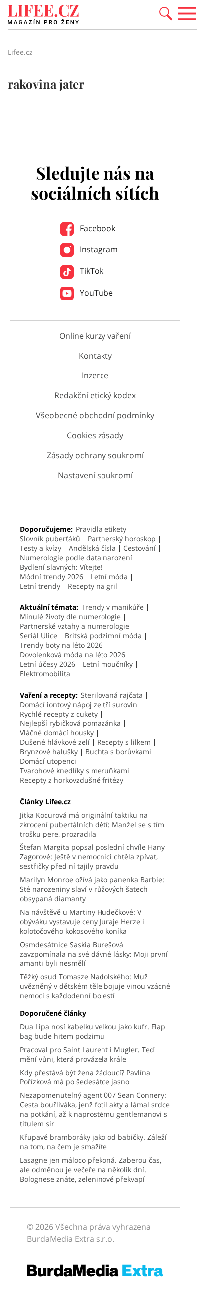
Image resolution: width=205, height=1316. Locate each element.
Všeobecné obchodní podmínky (95, 415)
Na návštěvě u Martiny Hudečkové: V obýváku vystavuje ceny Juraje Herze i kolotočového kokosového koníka (82, 921)
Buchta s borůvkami (118, 751)
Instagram (98, 249)
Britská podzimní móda (103, 635)
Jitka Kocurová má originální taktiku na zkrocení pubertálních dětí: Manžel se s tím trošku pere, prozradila (92, 824)
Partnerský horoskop (122, 538)
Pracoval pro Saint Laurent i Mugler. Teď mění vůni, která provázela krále (87, 1054)
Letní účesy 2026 (47, 664)
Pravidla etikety (101, 529)
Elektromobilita (45, 673)
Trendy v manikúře (112, 607)
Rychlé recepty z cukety (59, 713)
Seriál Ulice (38, 635)
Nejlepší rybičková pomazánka (70, 723)
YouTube (95, 292)
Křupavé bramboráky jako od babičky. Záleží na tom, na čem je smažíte (93, 1141)
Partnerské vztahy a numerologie (74, 626)
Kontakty (95, 355)
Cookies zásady (95, 435)
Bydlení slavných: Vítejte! (61, 567)
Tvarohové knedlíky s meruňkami (74, 770)
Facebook (96, 228)
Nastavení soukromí (95, 475)
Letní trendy (40, 586)
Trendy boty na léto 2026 (61, 645)
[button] (166, 13)
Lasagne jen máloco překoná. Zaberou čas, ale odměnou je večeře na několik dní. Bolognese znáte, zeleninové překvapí (90, 1169)
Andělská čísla (92, 548)
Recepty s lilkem (124, 742)
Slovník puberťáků (50, 538)
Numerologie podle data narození (76, 557)
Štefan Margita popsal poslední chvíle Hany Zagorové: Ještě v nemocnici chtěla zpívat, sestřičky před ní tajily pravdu (92, 856)
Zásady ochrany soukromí (95, 455)
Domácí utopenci (48, 761)
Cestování (139, 548)
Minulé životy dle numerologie (70, 616)
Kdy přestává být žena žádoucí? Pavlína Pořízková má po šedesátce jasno (85, 1077)
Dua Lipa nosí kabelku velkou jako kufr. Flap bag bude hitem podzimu (92, 1031)
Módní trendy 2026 (51, 576)
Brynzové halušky (49, 751)
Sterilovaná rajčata (112, 695)
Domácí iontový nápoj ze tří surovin (78, 704)
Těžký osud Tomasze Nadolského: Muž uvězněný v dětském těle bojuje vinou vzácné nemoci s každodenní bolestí (95, 986)
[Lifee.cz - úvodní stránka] (43, 16)
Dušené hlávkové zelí (55, 742)
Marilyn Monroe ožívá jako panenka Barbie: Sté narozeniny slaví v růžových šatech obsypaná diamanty (92, 889)
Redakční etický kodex (95, 395)
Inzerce (95, 375)
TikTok (90, 270)
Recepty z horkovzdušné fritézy (71, 780)
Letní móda (109, 576)
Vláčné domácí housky (57, 732)
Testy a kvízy (40, 548)
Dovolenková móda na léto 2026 (72, 654)
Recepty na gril (92, 586)
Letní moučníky (108, 664)
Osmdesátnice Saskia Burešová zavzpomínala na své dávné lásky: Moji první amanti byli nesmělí (94, 954)
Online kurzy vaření (95, 335)
